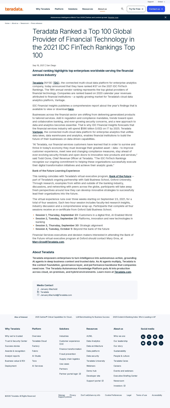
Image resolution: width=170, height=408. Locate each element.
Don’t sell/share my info (90, 395)
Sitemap (61, 395)
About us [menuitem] (102, 9)
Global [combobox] (160, 2)
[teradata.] (14, 9)
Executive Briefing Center (126, 376)
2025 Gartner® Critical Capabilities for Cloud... (54, 317)
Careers (117, 366)
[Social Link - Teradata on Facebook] (149, 343)
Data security (92, 356)
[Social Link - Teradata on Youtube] (143, 343)
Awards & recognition (15, 351)
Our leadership (121, 341)
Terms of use (141, 395)
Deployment (10, 366)
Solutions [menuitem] (72, 9)
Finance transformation (70, 349)
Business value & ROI (15, 361)
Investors (118, 386)
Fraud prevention (67, 354)
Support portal (93, 381)
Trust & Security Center (16, 341)
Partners (63, 369)
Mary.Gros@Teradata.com (48, 241)
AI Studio (36, 356)
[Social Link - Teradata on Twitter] (161, 337)
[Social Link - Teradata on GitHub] (149, 337)
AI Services (37, 366)
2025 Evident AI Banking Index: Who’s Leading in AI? (134, 317)
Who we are (119, 336)
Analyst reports (12, 356)
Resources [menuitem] (87, 9)
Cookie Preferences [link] (113, 395)
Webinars (90, 366)
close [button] (165, 17)
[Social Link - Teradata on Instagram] (155, 343)
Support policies (65, 397)
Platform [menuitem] (59, 9)
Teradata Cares (121, 361)
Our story (118, 346)
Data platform (93, 351)
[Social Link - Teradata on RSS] (161, 343)
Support (151, 2)
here (71, 109)
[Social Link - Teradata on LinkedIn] (143, 337)
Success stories (12, 346)
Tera (34, 361)
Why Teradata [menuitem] (43, 9)
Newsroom (119, 381)
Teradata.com (122, 271)
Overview (36, 336)
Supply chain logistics (69, 359)
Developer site (93, 376)
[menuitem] (122, 9)
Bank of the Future (120, 176)
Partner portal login (68, 374)
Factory (35, 346)
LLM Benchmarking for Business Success (93, 317)
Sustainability (120, 351)
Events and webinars (123, 371)
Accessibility (157, 395)
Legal (129, 395)
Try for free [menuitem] (134, 9)
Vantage (37, 131)
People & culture (121, 356)
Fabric (35, 351)
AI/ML (89, 336)
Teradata (37, 82)
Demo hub (91, 371)
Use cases (64, 364)
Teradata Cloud (39, 341)
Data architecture (94, 346)
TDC (56, 82)
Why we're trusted (14, 336)
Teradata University (95, 361)
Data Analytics (93, 341)
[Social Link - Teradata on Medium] (155, 337)
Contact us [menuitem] (154, 9)
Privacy (73, 395)
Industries (64, 336)
